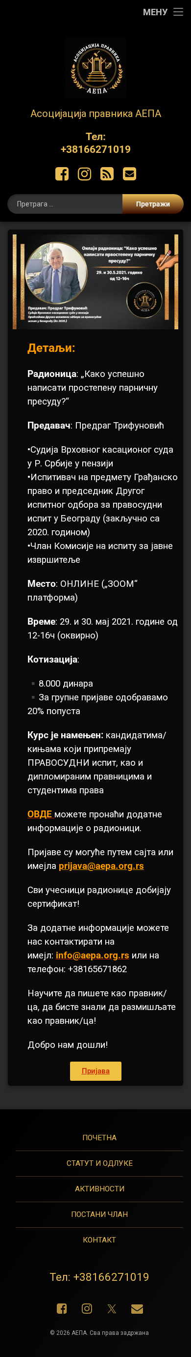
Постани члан (99, 1214)
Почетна (99, 1137)
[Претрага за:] (95, 204)
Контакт (99, 1240)
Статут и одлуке (100, 1163)
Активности (99, 1188)
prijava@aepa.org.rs (101, 866)
